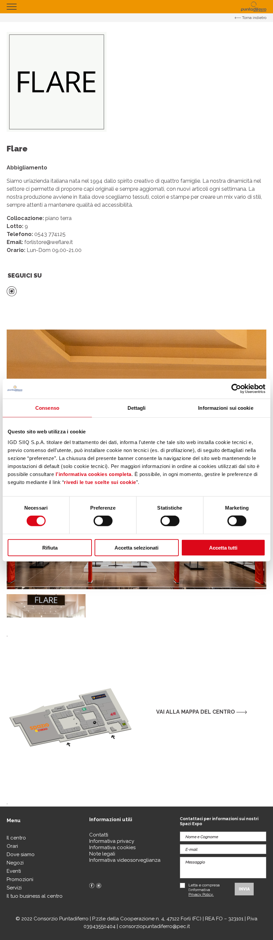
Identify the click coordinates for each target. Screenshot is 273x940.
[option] (46, 605)
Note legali (102, 854)
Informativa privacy (111, 841)
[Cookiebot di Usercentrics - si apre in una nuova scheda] (236, 389)
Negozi (15, 863)
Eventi (14, 871)
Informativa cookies (112, 847)
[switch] (103, 521)
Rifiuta (50, 547)
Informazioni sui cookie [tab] (225, 408)
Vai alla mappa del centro (196, 712)
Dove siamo (21, 854)
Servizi (14, 888)
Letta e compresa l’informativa (204, 890)
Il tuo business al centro (35, 896)
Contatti (98, 835)
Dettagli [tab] (137, 408)
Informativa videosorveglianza (124, 860)
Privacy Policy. (201, 894)
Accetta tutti (223, 547)
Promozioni (20, 879)
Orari (12, 846)
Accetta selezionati (136, 547)
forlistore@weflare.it (48, 242)
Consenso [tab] (47, 408)
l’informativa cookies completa (94, 474)
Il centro (16, 838)
